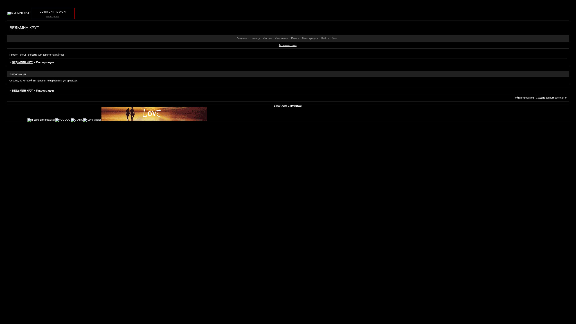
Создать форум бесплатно (551, 97)
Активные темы (288, 45)
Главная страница (248, 38)
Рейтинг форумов (524, 97)
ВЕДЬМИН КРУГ (22, 62)
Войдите (32, 54)
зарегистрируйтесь (54, 54)
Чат (334, 38)
